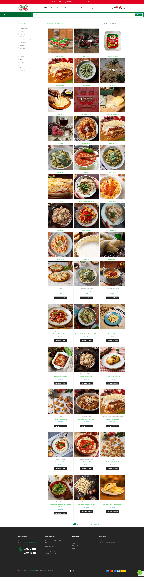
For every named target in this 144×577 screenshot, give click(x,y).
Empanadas (113, 501)
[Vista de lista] (106, 23)
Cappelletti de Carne (60, 462)
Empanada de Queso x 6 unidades (112, 504)
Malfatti (22, 51)
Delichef (22, 70)
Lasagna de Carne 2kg (112, 419)
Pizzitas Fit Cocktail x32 (60, 419)
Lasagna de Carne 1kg (60, 376)
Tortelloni (22, 45)
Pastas (63, 331)
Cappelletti (58, 459)
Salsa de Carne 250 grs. (112, 291)
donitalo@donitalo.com (30, 542)
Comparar (60, 275)
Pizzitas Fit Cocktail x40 (112, 462)
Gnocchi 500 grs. (112, 334)
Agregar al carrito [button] (60, 298)
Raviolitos (88, 416)
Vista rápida (64, 275)
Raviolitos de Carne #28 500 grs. (86, 419)
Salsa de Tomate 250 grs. (87, 462)
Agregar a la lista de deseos (56, 275)
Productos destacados (117, 416)
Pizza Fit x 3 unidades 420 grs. (60, 291)
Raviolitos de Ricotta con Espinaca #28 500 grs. (60, 505)
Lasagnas (58, 373)
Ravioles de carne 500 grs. (60, 334)
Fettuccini (84, 501)
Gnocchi (111, 331)
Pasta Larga (23, 53)
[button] (139, 572)
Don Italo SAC (32, 570)
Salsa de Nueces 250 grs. (86, 376)
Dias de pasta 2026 (84, 288)
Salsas (91, 288)
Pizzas (60, 288)
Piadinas (22, 62)
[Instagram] (73, 571)
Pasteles (22, 65)
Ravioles (67, 331)
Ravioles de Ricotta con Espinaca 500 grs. (86, 334)
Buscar (139, 14)
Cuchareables (24, 28)
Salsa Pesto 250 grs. (86, 291)
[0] (115, 8)
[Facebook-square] (70, 571)
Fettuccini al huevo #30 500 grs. (86, 504)
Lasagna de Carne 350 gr (113, 376)
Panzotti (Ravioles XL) (26, 39)
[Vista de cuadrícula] (104, 23)
